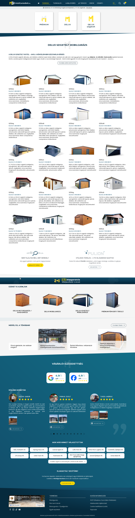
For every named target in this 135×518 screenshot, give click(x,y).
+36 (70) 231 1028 (58, 8)
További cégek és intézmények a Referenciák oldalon (67, 462)
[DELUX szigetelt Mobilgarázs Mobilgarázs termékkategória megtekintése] (82, 300)
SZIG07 (71, 123)
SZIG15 (71, 192)
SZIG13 (11, 192)
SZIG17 (11, 229)
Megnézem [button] (16, 429)
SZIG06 (41, 123)
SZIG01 (11, 89)
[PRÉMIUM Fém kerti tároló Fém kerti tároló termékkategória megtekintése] (112, 300)
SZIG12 (101, 160)
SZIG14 (41, 192)
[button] (118, 325)
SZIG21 (101, 229)
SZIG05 (11, 123)
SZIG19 (71, 229)
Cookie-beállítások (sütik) (98, 506)
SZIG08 (101, 123)
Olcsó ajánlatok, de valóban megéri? (21, 346)
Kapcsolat (93, 510)
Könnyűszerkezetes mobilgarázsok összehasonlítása (52, 346)
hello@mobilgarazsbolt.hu (88, 8)
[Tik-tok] (16, 509)
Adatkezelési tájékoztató (98, 503)
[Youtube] (19, 509)
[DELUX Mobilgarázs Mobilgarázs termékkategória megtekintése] (52, 300)
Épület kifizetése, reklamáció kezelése (81, 346)
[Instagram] (13, 509)
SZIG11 (71, 160)
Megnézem (93, 267)
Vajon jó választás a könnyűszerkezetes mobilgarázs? (107, 345)
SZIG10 (41, 160)
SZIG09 (11, 160)
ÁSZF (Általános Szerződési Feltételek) (103, 500)
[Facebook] (10, 509)
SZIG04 (101, 89)
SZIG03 (71, 89)
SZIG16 (101, 192)
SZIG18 (41, 229)
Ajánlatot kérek (34, 265)
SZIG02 (41, 89)
